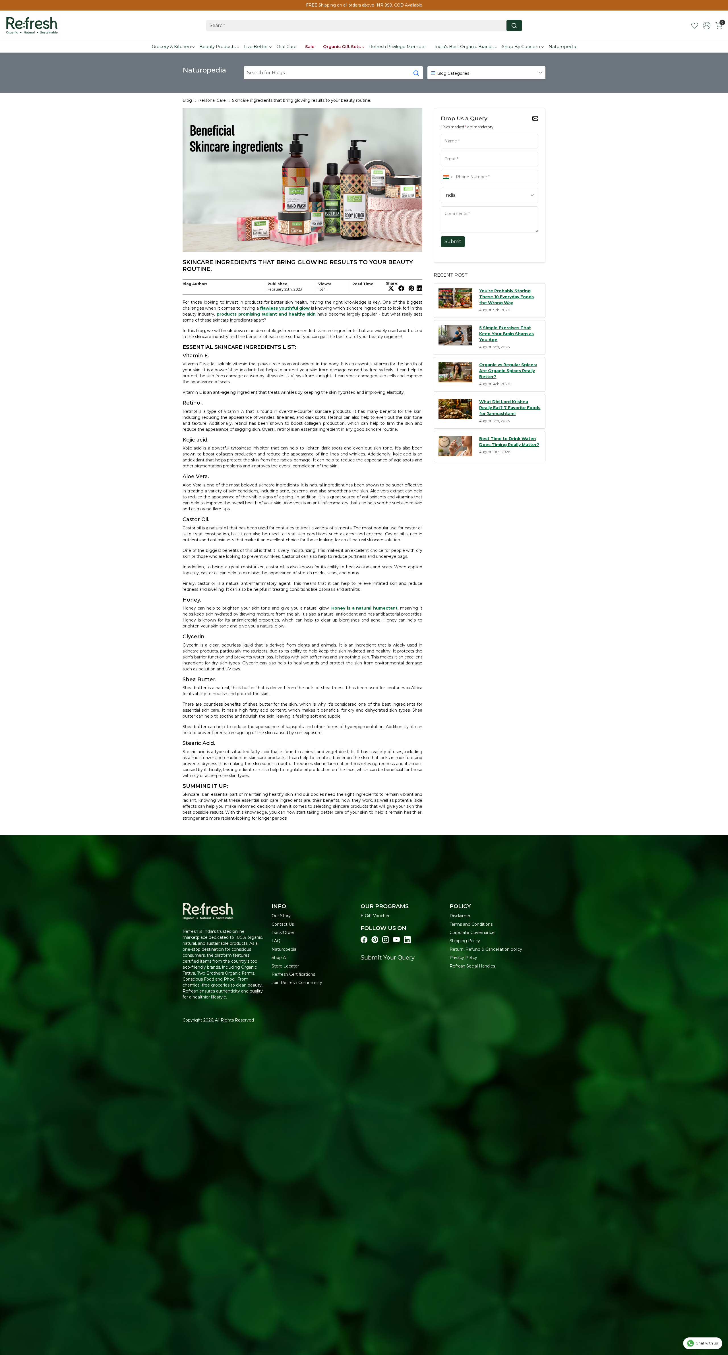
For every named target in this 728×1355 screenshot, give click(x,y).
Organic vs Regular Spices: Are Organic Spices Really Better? (508, 370)
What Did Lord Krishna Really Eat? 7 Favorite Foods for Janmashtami (509, 407)
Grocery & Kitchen (171, 46)
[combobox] (447, 177)
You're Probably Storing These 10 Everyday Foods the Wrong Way (506, 296)
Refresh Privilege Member (397, 46)
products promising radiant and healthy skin (266, 314)
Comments (452, 206)
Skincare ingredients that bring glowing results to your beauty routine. (301, 100)
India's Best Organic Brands (464, 46)
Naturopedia (562, 46)
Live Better (256, 46)
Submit (452, 241)
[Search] (514, 25)
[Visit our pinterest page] (374, 940)
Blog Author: (195, 284)
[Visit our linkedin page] (407, 940)
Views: (324, 284)
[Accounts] (707, 25)
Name (448, 133)
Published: (278, 284)
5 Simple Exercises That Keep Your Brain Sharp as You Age (506, 333)
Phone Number (456, 169)
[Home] (31, 25)
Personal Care (212, 100)
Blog (187, 100)
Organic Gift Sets (342, 46)
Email (448, 151)
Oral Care (286, 46)
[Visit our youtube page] (396, 940)
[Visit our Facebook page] (364, 940)
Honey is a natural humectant (364, 608)
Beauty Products (217, 46)
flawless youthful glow (285, 308)
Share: (392, 283)
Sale (310, 46)
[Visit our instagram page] (385, 940)
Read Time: (363, 284)
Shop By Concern (521, 46)
